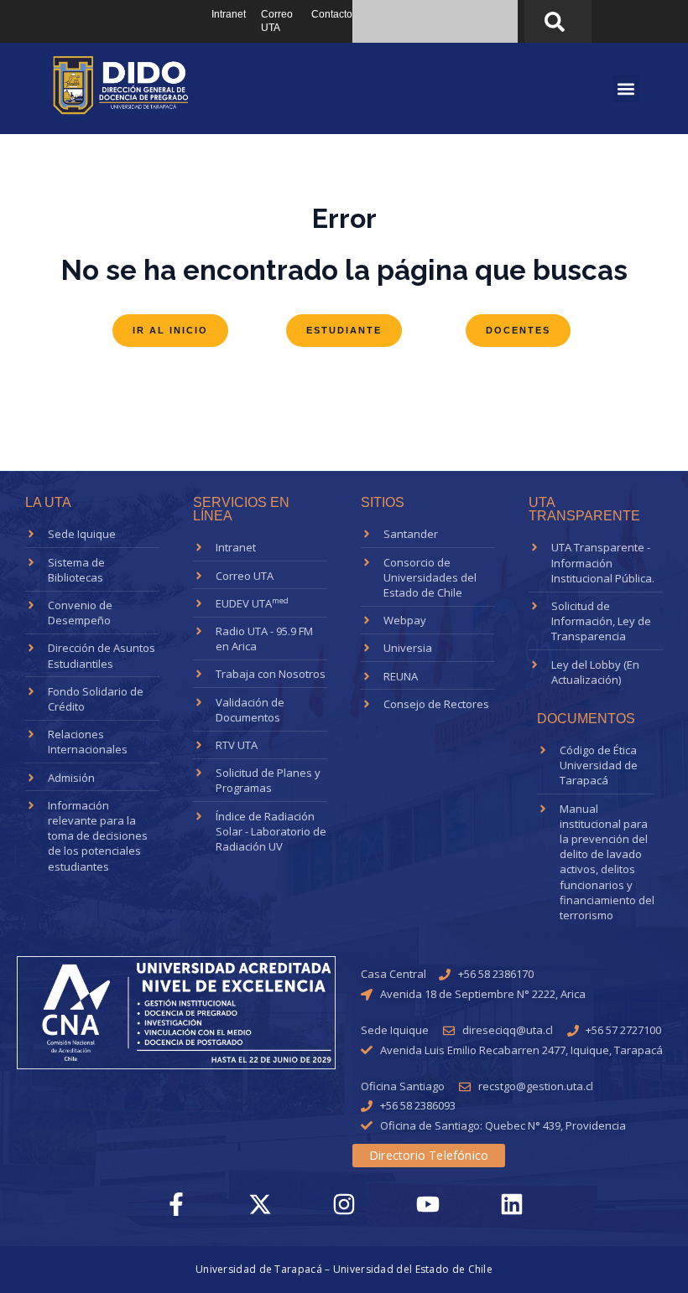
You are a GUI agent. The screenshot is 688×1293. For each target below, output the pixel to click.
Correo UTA (277, 21)
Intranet (228, 14)
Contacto (331, 14)
